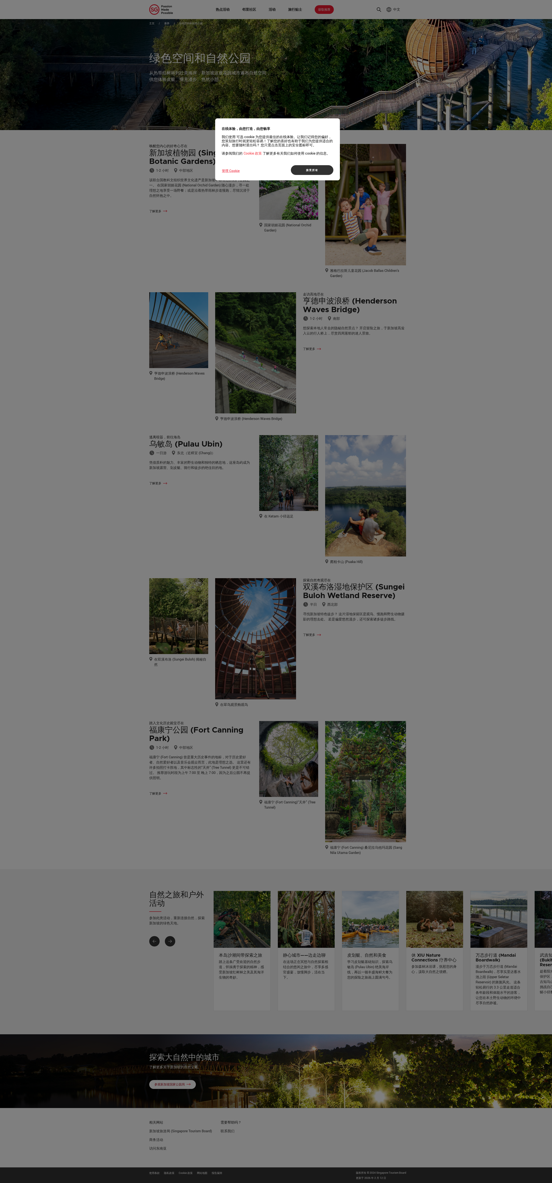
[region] (277, 149)
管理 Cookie (231, 170)
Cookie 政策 (253, 153)
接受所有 (312, 170)
